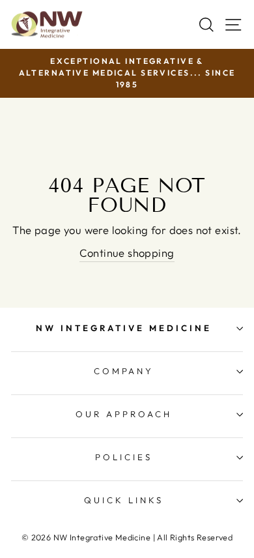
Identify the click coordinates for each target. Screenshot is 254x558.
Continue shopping (126, 252)
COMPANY (124, 371)
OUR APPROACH (124, 414)
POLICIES (123, 457)
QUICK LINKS (123, 500)
